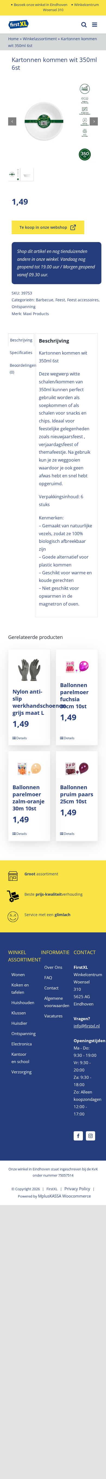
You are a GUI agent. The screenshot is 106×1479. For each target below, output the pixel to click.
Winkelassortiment (40, 38)
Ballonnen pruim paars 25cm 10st (76, 794)
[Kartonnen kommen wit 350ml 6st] (53, 121)
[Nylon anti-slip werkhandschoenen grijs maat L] (29, 666)
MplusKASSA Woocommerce (64, 1196)
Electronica (20, 1043)
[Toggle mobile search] (84, 24)
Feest (60, 299)
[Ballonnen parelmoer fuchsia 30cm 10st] (77, 662)
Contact (51, 988)
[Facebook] (78, 1135)
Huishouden (20, 1002)
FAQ (48, 977)
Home (13, 38)
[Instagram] (90, 1135)
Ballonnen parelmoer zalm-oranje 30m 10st (29, 798)
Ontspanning (24, 306)
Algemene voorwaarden (53, 1001)
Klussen (18, 1013)
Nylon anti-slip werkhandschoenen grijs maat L (39, 702)
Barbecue (44, 299)
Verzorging (20, 1071)
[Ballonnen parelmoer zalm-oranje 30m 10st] (29, 764)
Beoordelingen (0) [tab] (23, 369)
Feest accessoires (83, 299)
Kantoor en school (20, 1057)
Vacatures (53, 1016)
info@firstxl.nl (87, 1026)
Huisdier (19, 1023)
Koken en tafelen (20, 988)
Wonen (18, 974)
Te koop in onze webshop (43, 227)
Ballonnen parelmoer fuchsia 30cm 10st (74, 695)
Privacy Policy (77, 1188)
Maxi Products (36, 313)
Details (21, 738)
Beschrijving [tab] (21, 340)
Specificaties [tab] (21, 352)
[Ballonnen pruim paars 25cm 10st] (77, 764)
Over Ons (53, 967)
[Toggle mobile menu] (95, 24)
